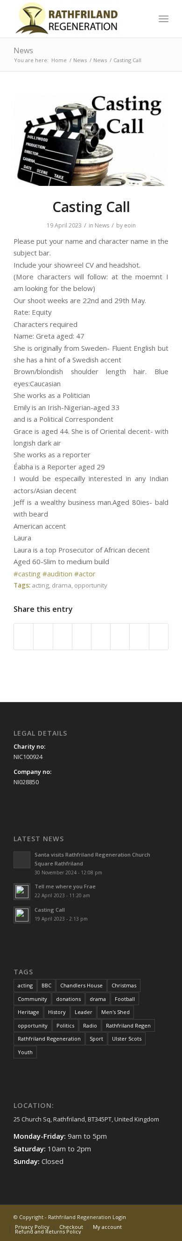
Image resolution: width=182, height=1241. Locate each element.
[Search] (143, 18)
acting (40, 585)
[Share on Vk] (120, 637)
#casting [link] (27, 573)
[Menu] (163, 18)
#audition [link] (57, 573)
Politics (65, 1025)
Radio (90, 1025)
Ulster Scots (126, 1038)
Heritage (28, 1011)
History (57, 1011)
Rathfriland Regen (128, 1025)
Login (119, 1216)
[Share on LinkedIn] (81, 637)
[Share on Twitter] (43, 637)
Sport (96, 1038)
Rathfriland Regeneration (49, 1038)
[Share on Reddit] (139, 637)
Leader (83, 1011)
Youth (25, 1052)
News (23, 50)
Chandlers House (81, 985)
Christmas (124, 985)
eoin (130, 225)
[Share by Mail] (158, 637)
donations (68, 998)
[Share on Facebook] (23, 637)
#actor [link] (85, 573)
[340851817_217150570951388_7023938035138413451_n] (91, 140)
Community (32, 998)
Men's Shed (115, 1011)
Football (125, 998)
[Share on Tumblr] (100, 637)
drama (61, 585)
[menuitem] (143, 18)
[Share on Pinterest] (62, 637)
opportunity (90, 585)
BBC (46, 985)
